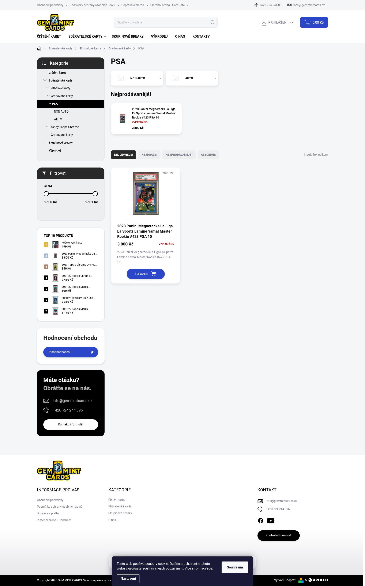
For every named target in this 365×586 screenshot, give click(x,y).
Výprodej (55, 150)
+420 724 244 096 (68, 410)
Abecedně (208, 154)
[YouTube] (270, 520)
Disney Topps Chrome (64, 127)
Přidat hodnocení (59, 352)
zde (209, 568)
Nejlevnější (123, 154)
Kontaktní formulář (70, 424)
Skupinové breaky (61, 142)
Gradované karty (62, 96)
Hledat (212, 22)
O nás (112, 520)
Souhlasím (235, 567)
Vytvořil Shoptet (285, 580)
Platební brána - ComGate (167, 5)
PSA (55, 103)
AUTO (58, 119)
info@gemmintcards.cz (73, 400)
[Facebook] (260, 520)
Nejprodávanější (179, 154)
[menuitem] (50, 36)
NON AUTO (61, 111)
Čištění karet (57, 72)
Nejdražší (149, 154)
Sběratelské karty (60, 80)
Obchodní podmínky (50, 5)
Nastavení (128, 578)
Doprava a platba (132, 5)
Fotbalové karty (60, 88)
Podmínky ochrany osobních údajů (92, 5)
